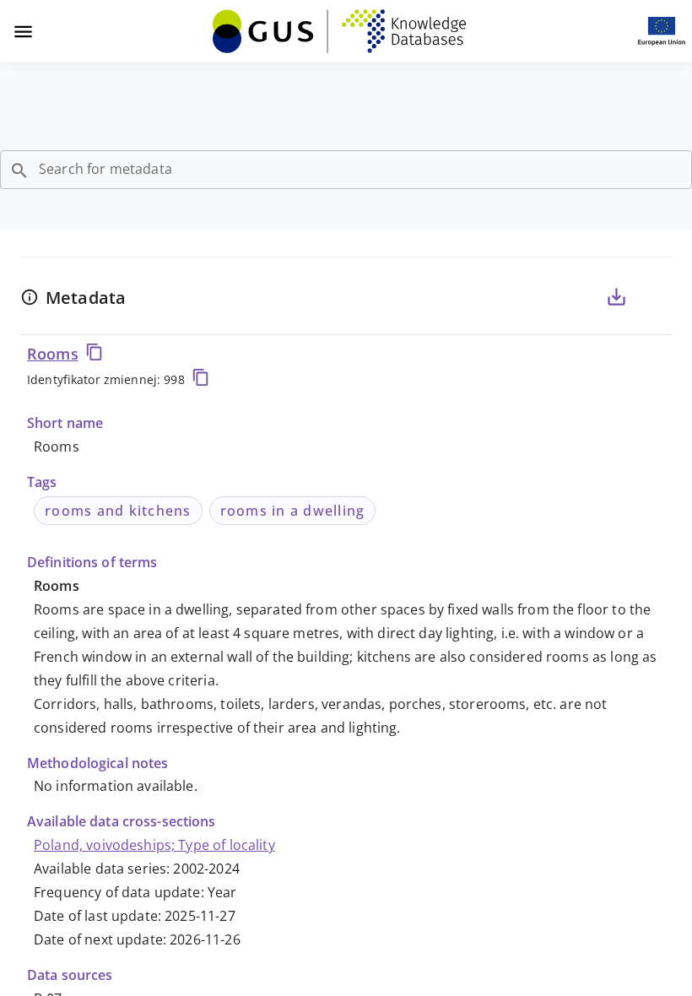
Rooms (52, 354)
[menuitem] (339, 29)
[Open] (19, 170)
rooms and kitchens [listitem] (118, 510)
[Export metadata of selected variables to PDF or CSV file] (616, 297)
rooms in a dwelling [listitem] (292, 510)
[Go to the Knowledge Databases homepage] (339, 31)
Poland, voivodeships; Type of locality (154, 845)
